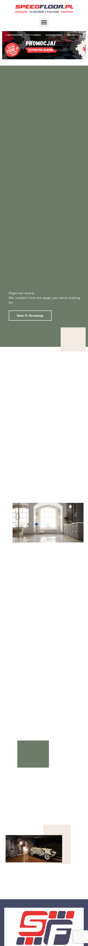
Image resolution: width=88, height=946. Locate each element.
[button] (44, 22)
